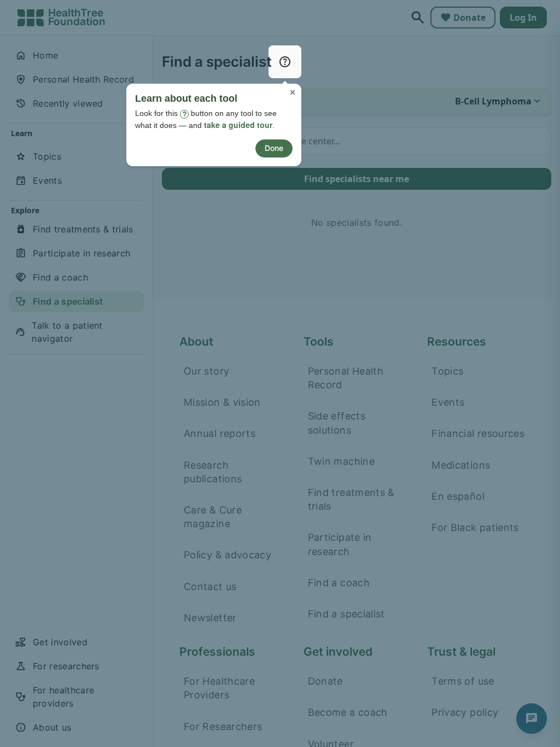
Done (274, 148)
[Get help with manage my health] (285, 62)
